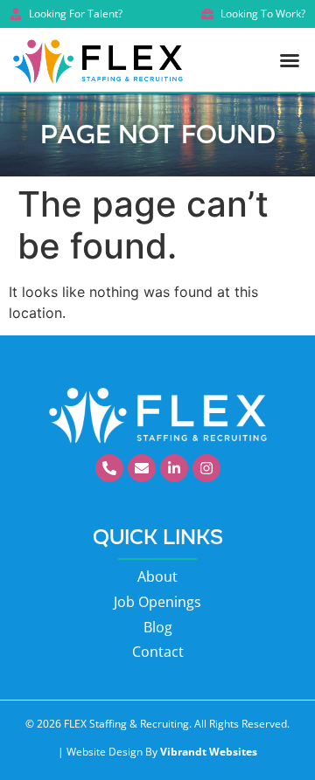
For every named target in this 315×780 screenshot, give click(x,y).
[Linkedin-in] (174, 468)
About (157, 576)
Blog (158, 627)
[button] (289, 60)
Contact (158, 651)
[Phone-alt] (109, 468)
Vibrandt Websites (208, 751)
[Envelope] (142, 468)
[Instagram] (206, 468)
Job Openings (157, 601)
